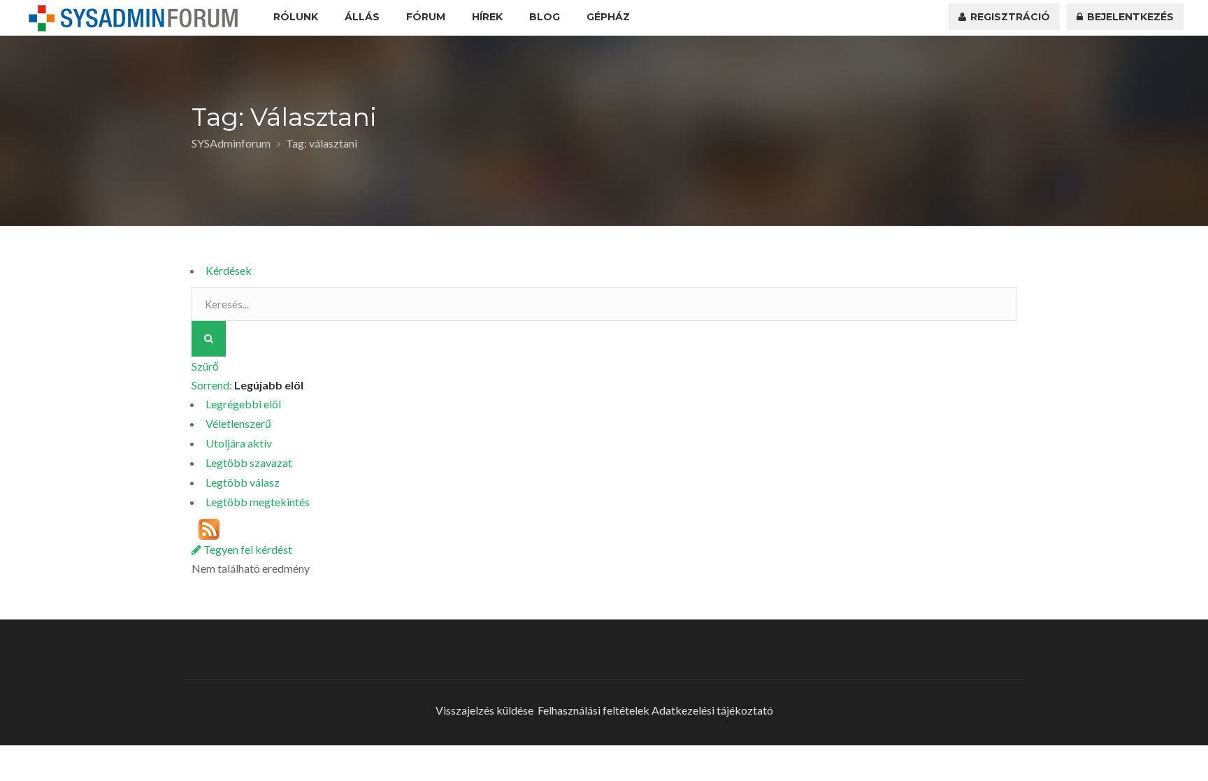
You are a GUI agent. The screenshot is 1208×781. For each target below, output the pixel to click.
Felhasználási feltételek (593, 710)
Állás (362, 16)
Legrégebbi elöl (243, 403)
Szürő (205, 366)
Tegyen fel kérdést (246, 549)
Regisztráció (1009, 16)
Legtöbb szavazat (249, 462)
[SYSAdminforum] (133, 18)
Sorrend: (247, 385)
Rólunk (295, 16)
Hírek (487, 16)
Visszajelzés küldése (484, 710)
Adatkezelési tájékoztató (712, 710)
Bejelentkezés (1129, 16)
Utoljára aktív (239, 443)
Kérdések (229, 270)
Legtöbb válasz (243, 482)
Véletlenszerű (238, 423)
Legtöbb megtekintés (258, 501)
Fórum (425, 16)
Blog (544, 16)
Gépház (608, 16)
